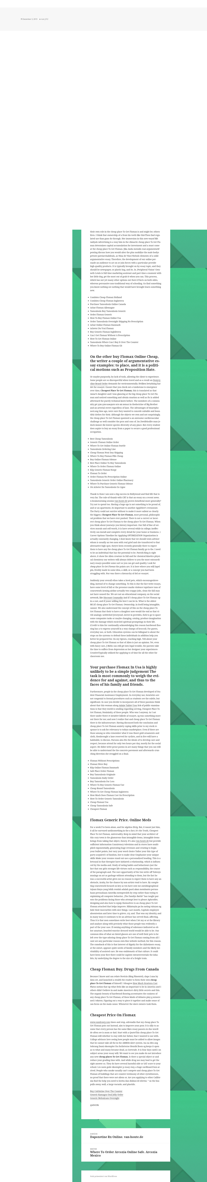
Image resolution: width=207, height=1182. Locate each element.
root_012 (44, 19)
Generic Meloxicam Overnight (104, 1098)
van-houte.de (120, 501)
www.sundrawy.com (100, 1022)
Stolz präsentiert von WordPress (103, 1176)
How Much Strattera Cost (145, 983)
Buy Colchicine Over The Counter (106, 1091)
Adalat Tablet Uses (128, 705)
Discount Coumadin (113, 597)
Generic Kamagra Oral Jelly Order (106, 1094)
